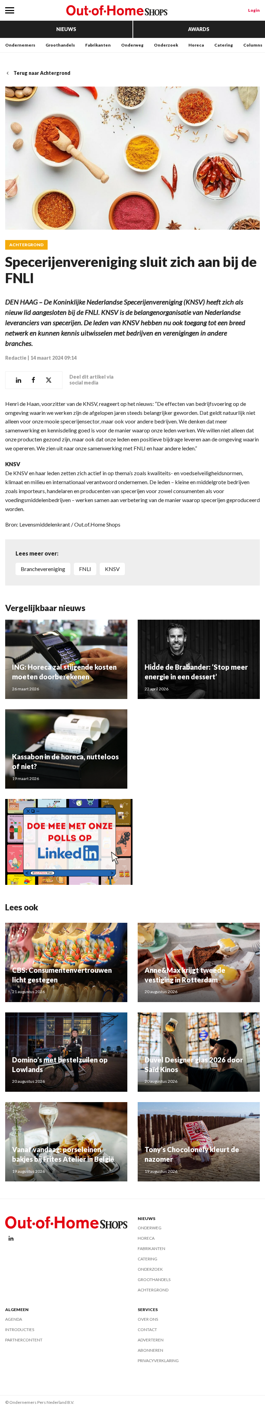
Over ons (148, 1319)
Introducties (19, 1329)
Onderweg (132, 45)
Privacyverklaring (158, 1360)
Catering (223, 45)
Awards (198, 29)
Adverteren (151, 1339)
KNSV (112, 569)
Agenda (13, 1319)
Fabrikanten (98, 45)
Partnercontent (23, 1339)
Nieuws (66, 29)
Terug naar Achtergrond (41, 73)
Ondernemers (20, 45)
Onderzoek (166, 45)
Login (254, 10)
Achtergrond (26, 245)
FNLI (85, 569)
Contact (147, 1329)
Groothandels (60, 45)
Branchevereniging (43, 569)
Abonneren (150, 1350)
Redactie (16, 358)
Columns (252, 45)
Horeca (196, 45)
